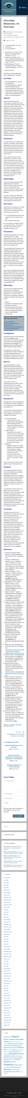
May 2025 (6, 914)
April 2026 (6, 887)
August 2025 (7, 907)
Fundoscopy (10, 1049)
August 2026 (7, 877)
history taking (20, 1049)
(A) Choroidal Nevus (9, 321)
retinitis (8, 1067)
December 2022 (7, 973)
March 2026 (6, 890)
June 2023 (6, 963)
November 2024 (7, 926)
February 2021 (7, 1012)
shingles (12, 1069)
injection (5, 1051)
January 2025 (7, 922)
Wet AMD (5, 1073)
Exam (5, 1047)
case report (19, 1039)
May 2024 (6, 941)
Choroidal (12, 724)
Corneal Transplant (18, 1043)
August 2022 (7, 983)
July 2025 (6, 909)
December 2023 (7, 951)
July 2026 (6, 880)
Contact (19, 1092)
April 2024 (6, 944)
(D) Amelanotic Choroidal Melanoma (13, 326)
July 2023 (6, 961)
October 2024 (7, 929)
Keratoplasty (14, 1051)
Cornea (10, 1044)
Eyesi (15, 1047)
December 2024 (7, 924)
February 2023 (7, 968)
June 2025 (6, 912)
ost (16, 1059)
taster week (16, 1071)
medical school (14, 1056)
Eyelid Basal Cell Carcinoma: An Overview (14, 746)
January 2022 (7, 998)
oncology (14, 1058)
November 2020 (7, 1020)
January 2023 (7, 971)
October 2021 (7, 1005)
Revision (7, 1069)
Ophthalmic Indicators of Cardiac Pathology (14, 766)
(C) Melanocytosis (8, 325)
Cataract (6, 1041)
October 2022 (7, 978)
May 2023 (6, 966)
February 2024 (7, 946)
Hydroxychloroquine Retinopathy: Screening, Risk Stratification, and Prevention (14, 756)
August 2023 (7, 958)
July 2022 (6, 985)
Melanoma (6, 726)
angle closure (7, 1037)
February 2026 (7, 892)
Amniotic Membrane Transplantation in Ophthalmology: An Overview (12, 848)
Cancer (8, 724)
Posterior (8, 1064)
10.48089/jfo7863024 (12, 35)
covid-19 (6, 1045)
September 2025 (7, 904)
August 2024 (7, 934)
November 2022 (7, 976)
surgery (10, 1071)
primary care (17, 1065)
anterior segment (9, 1039)
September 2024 (7, 931)
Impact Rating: (8, 37)
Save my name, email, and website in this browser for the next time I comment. (13, 810)
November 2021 (7, 1003)
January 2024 (7, 949)
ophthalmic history (11, 1059)
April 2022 (6, 990)
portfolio (13, 1062)
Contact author (13, 55)
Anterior (15, 1036)
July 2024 (6, 936)
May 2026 (6, 885)
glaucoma (15, 1049)
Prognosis (11, 726)
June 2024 (6, 939)
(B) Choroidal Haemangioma (11, 323)
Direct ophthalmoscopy (15, 1045)
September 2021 (7, 1008)
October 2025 (7, 902)
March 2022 (6, 993)
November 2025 (7, 899)
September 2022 (7, 980)
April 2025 (6, 917)
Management (19, 724)
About (15, 1092)
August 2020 (7, 1025)
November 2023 (7, 953)
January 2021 (7, 1015)
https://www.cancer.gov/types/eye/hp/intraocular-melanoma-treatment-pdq (14, 673)
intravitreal (9, 1051)
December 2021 (7, 1000)
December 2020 (7, 1017)
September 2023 (7, 956)
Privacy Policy (10, 1092)
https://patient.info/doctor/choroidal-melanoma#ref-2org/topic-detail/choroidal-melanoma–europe (14, 651)
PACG (18, 1059)
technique (21, 1071)
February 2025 (7, 919)
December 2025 (7, 897)
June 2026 (6, 882)
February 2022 (7, 995)
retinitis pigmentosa (15, 1067)
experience (10, 1047)
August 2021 (6, 1010)
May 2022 (6, 988)
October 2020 (7, 1022)
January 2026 (7, 895)
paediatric (7, 1062)
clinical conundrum (13, 1041)
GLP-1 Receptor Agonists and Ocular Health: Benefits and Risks (12, 857)
